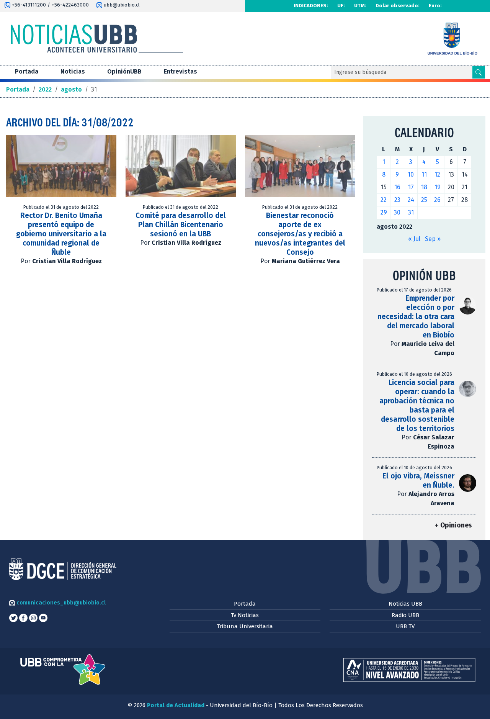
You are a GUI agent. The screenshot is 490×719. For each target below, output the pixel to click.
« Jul (414, 238)
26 (437, 199)
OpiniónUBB (124, 71)
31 (411, 212)
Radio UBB (405, 615)
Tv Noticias (245, 615)
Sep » (433, 238)
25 (424, 199)
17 (411, 187)
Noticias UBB (405, 603)
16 (397, 187)
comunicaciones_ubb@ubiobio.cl (60, 602)
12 (437, 174)
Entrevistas (180, 71)
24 (411, 199)
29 (384, 212)
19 (437, 187)
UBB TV (405, 626)
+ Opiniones (453, 525)
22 (384, 199)
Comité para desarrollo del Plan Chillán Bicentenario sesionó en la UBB (181, 224)
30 (397, 212)
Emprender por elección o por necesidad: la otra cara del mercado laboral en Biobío (415, 316)
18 (424, 187)
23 (397, 199)
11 (424, 174)
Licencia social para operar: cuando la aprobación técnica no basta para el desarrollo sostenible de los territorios (416, 405)
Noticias (72, 71)
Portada (26, 71)
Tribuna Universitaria (245, 626)
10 (411, 174)
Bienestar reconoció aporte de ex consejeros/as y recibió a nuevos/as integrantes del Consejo (300, 234)
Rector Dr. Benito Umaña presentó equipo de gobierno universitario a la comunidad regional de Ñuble (61, 234)
